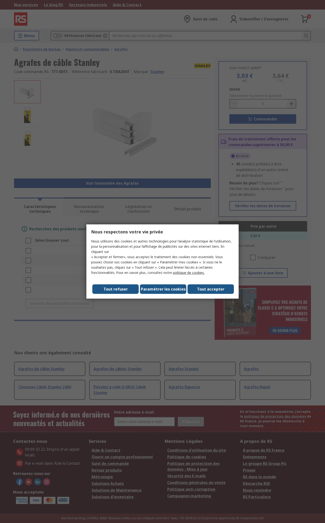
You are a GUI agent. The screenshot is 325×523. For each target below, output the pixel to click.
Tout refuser (115, 289)
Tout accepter (210, 289)
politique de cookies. (189, 272)
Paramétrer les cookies (163, 289)
